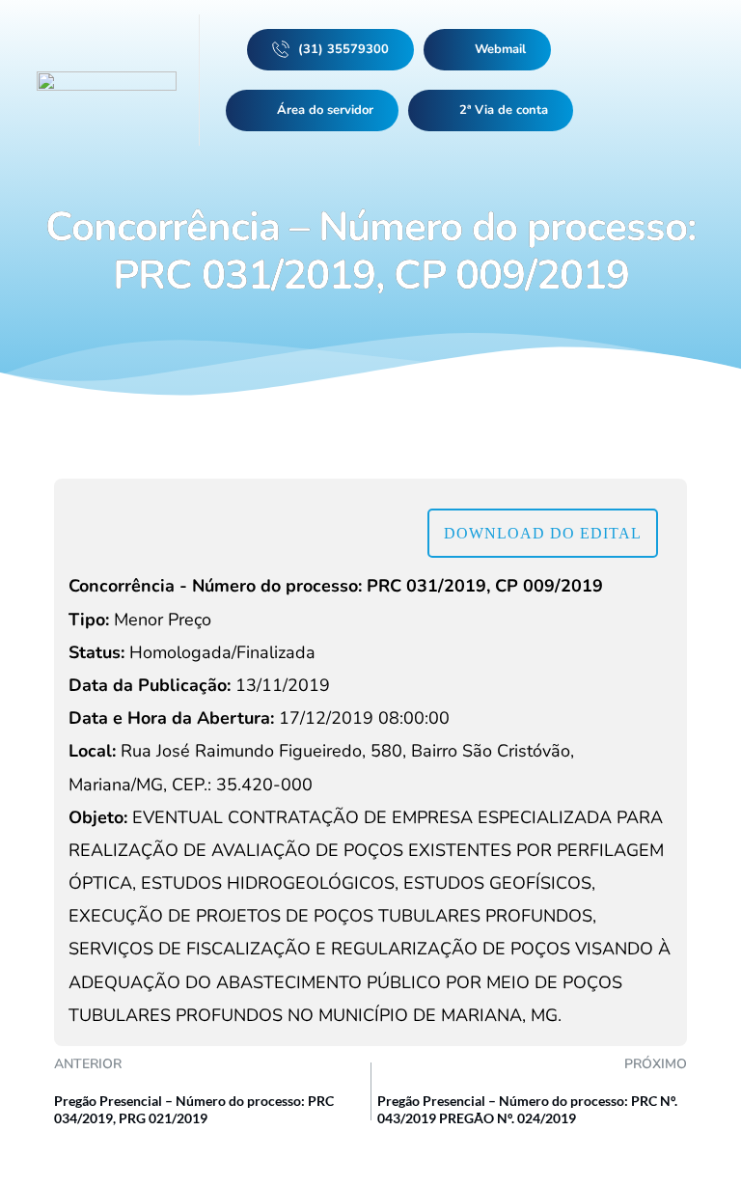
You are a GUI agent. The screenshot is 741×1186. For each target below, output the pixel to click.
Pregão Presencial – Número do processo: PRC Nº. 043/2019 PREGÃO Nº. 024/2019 (527, 1109)
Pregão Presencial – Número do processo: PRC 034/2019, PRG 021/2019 (194, 1109)
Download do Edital (543, 533)
